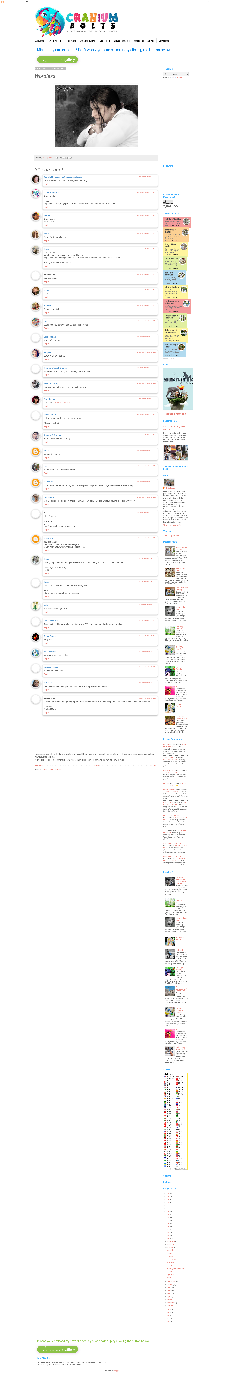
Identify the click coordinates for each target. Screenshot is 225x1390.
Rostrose (166, 783)
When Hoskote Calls (171, 259)
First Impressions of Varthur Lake (181, 989)
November (171, 1244)
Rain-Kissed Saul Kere (172, 287)
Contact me (164, 41)
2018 (168, 1217)
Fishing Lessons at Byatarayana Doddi (171, 331)
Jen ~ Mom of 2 (51, 621)
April (169, 1297)
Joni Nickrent (50, 399)
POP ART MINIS (62, 402)
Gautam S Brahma (52, 435)
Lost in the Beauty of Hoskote (179, 648)
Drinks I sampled (122, 41)
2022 (168, 1205)
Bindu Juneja (50, 636)
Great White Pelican (180, 705)
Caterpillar (170, 1250)
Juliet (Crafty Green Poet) (172, 843)
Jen (45, 466)
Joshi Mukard (50, 337)
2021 (168, 1208)
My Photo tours (55, 41)
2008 (168, 1316)
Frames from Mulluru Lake (169, 274)
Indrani (47, 215)
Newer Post (39, 765)
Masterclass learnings (144, 41)
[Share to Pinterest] (71, 158)
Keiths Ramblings (169, 770)
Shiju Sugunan (171, 488)
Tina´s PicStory (51, 383)
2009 (168, 1313)
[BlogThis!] (63, 158)
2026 (168, 1193)
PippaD (47, 352)
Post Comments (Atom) (52, 769)
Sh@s (46, 321)
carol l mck (49, 497)
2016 (168, 1224)
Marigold (170, 1253)
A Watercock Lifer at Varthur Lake (171, 317)
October (170, 1248)
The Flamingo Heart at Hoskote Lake (172, 302)
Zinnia (169, 1272)
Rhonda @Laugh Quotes (55, 368)
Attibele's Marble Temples (182, 548)
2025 (168, 1196)
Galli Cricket (180, 950)
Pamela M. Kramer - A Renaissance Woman (63, 177)
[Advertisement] (175, 122)
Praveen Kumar (51, 667)
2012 (168, 1236)
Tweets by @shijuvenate (172, 536)
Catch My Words (51, 192)
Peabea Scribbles (169, 790)
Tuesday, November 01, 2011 (147, 698)
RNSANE (48, 683)
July (169, 1288)
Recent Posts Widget (168, 358)
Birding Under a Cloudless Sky (181, 1048)
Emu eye (170, 1265)
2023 (168, 1202)
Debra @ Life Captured (171, 815)
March (169, 1300)
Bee (177, 687)
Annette (47, 306)
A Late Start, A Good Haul (173, 219)
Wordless (170, 1262)
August (170, 1285)
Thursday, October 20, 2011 (147, 558)
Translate (180, 77)
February (170, 1303)
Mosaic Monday (175, 413)
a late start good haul (171, 772)
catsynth (166, 744)
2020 (168, 1211)
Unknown (48, 482)
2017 (168, 1220)
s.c (164, 830)
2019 (168, 1214)
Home (96, 765)
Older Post (153, 765)
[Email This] (61, 158)
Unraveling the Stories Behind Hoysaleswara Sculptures (181, 880)
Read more (175, 226)
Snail (169, 1278)
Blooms (170, 1256)
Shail (46, 451)
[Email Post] (56, 158)
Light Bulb (170, 1275)
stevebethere (50, 414)
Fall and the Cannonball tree (181, 718)
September (171, 1281)
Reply (46, 184)
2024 (168, 1199)
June (169, 1291)
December (171, 1241)
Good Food (105, 41)
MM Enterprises (51, 652)
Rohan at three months (181, 608)
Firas (46, 582)
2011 (168, 1239)
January (170, 1306)
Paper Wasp (171, 1259)
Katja (46, 559)
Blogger (116, 1371)
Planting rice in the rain (175, 1269)
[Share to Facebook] (68, 158)
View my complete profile (172, 525)
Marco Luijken (168, 802)
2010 (168, 1310)
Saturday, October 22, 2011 (147, 682)
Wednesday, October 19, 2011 (146, 176)
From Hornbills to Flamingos (170, 231)
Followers (71, 41)
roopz (46, 290)
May (169, 1294)
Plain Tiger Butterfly (179, 668)
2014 (168, 1230)
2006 (168, 1322)
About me (39, 41)
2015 (168, 1227)
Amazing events (87, 41)
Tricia (46, 234)
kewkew (47, 249)
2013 (168, 1233)
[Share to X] (66, 158)
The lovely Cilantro (179, 627)
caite (46, 605)
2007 (168, 1319)
